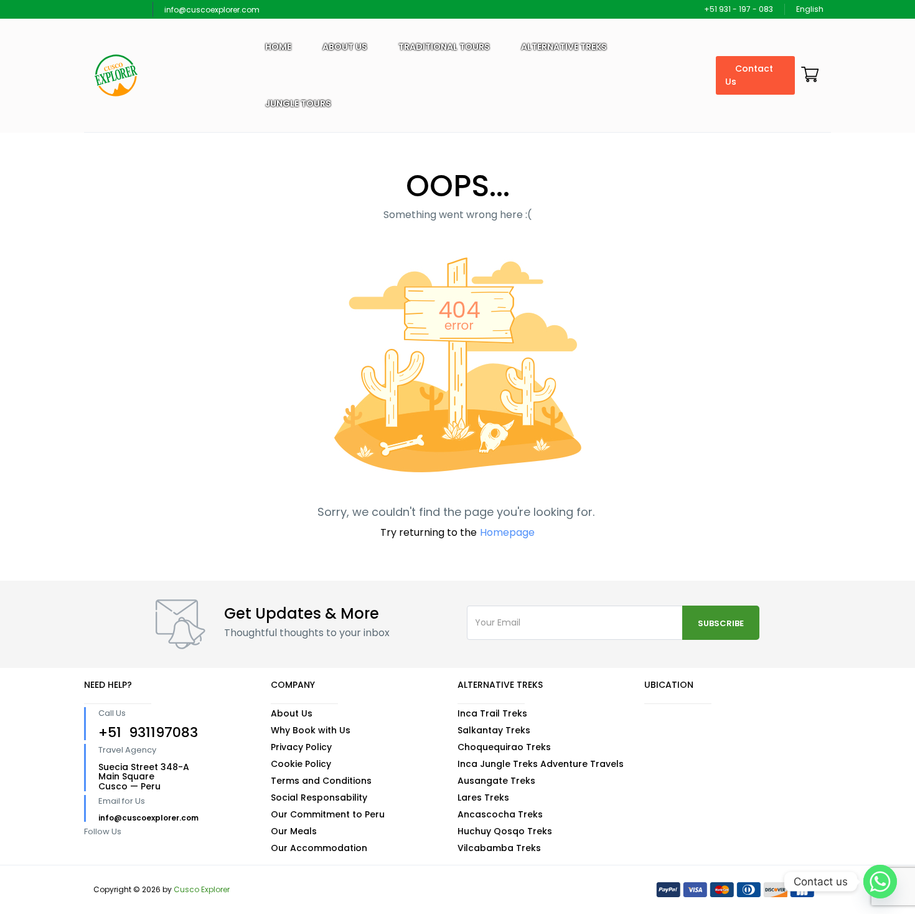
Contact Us (749, 75)
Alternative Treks (564, 46)
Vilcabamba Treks (499, 848)
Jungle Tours (298, 103)
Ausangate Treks (496, 780)
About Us (291, 713)
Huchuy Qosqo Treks (505, 831)
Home (278, 46)
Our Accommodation (319, 848)
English (810, 9)
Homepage (507, 532)
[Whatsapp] (880, 881)
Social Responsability (319, 797)
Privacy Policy (301, 747)
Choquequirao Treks (504, 747)
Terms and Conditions (321, 780)
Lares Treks (483, 797)
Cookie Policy (301, 764)
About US (344, 46)
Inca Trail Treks (492, 713)
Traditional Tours (444, 46)
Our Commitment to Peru (328, 814)
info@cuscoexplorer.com (212, 9)
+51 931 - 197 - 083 (738, 9)
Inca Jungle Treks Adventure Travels (541, 764)
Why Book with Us (310, 730)
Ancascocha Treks (500, 814)
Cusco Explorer (202, 889)
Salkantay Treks (494, 730)
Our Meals (294, 831)
